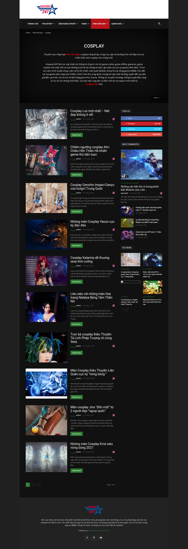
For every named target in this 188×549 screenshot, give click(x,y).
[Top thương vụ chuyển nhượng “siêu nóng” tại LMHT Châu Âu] (130, 287)
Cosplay (73, 120)
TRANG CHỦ (32, 23)
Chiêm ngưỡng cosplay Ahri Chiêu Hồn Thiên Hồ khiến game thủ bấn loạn (89, 150)
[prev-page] (122, 309)
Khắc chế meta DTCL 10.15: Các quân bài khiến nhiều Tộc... (152, 274)
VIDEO (84, 23)
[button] (159, 24)
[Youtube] (100, 537)
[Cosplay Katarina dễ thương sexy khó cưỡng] (46, 271)
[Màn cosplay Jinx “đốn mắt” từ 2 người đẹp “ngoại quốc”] (46, 420)
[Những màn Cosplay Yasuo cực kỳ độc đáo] (46, 235)
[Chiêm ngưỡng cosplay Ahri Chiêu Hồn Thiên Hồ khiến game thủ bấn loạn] (46, 160)
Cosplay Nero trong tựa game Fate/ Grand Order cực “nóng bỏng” (130, 274)
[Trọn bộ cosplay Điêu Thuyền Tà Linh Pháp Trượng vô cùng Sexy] (46, 347)
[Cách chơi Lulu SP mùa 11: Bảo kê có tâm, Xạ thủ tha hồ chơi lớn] (127, 235)
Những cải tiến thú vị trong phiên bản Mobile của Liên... (140, 188)
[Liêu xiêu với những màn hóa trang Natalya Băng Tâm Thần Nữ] (46, 307)
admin (78, 119)
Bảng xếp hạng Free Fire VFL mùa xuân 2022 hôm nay (152, 302)
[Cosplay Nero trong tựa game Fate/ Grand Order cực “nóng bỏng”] (130, 259)
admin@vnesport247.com (98, 530)
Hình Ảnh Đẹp (99, 23)
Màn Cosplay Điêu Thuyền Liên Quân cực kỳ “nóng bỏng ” (92, 372)
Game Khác (116, 23)
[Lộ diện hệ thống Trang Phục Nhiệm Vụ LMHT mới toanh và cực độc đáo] (127, 222)
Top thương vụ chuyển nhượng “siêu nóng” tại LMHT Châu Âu (129, 302)
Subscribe (157, 134)
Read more (76, 135)
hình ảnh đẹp (72, 54)
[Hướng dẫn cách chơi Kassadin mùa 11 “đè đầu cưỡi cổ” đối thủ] (127, 210)
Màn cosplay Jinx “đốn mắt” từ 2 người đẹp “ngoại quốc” (92, 409)
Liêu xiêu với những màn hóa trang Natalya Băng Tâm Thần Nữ (91, 297)
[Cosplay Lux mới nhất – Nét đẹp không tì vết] (46, 124)
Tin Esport (47, 23)
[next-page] (38, 485)
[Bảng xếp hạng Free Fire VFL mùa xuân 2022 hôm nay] (152, 287)
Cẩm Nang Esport (67, 23)
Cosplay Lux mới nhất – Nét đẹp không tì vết (89, 113)
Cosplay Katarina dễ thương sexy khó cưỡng (89, 259)
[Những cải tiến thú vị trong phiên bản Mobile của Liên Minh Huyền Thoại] (141, 165)
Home (28, 33)
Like (159, 118)
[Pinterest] (94, 537)
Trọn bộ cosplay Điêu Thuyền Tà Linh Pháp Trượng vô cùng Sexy (91, 338)
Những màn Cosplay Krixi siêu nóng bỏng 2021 (91, 445)
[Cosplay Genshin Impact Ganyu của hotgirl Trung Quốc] (46, 198)
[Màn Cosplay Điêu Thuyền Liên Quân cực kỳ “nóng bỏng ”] (46, 384)
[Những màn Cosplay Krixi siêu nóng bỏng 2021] (46, 457)
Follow (157, 124)
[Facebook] (87, 537)
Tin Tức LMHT (147, 269)
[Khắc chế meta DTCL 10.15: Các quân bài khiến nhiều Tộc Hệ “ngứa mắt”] (152, 259)
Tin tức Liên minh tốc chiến (130, 183)
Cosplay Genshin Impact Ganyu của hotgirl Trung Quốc (92, 186)
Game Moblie (125, 269)
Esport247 (124, 193)
